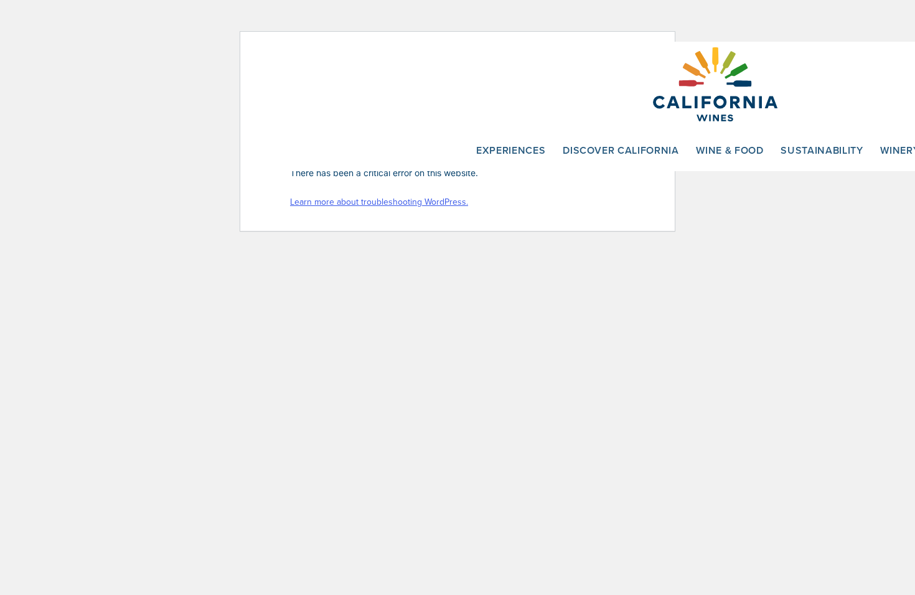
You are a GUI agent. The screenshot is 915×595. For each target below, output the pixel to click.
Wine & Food (729, 150)
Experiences (510, 150)
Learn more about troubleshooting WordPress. (379, 201)
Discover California (620, 150)
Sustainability (822, 150)
